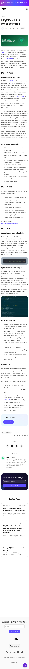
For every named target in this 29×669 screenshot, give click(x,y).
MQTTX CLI (6, 229)
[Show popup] (14, 665)
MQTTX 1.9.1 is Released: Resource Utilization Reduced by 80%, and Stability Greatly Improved (13, 529)
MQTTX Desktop (8, 73)
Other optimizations (8, 320)
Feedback (25, 435)
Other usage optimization (10, 144)
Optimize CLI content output (11, 268)
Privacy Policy (14, 662)
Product (22, 28)
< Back (3, 16)
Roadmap (5, 364)
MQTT (11, 81)
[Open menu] (27, 9)
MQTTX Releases (6, 432)
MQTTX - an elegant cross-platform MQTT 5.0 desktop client (14, 509)
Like (14, 435)
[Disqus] (14, 587)
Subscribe (13, 485)
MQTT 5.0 (10, 59)
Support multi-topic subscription (12, 233)
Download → (8, 422)
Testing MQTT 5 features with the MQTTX (14, 549)
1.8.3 (2, 52)
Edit (19, 435)
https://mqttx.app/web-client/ (9, 223)
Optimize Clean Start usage (11, 77)
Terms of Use (14, 660)
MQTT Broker (21, 96)
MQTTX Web (6, 187)
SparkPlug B (7, 400)
